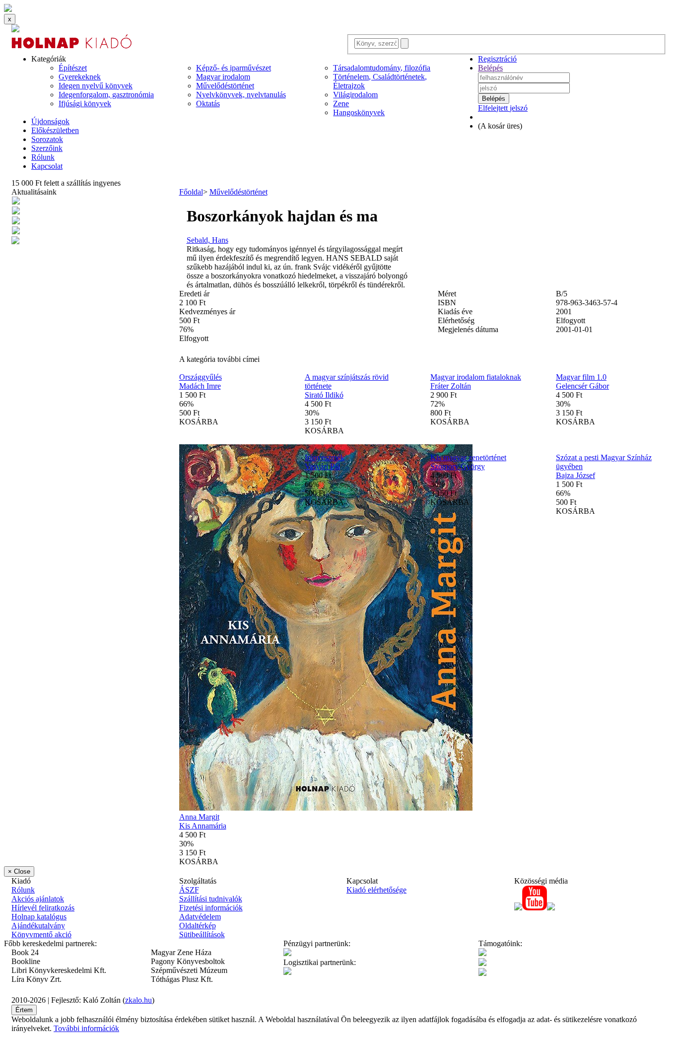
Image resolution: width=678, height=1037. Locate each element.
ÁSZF (189, 890)
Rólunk (43, 157)
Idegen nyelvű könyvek (96, 85)
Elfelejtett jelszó (503, 108)
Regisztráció (497, 59)
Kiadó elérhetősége (376, 890)
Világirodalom (355, 94)
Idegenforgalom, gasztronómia (106, 94)
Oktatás (208, 103)
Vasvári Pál (322, 466)
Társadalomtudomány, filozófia (381, 68)
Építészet (73, 68)
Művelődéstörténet (225, 85)
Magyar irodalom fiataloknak (475, 377)
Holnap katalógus (39, 916)
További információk (86, 1028)
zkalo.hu (138, 1000)
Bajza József (575, 475)
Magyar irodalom (223, 76)
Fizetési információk (211, 907)
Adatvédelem (200, 916)
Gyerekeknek (80, 76)
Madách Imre (200, 386)
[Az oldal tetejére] (8, 9)
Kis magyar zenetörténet (468, 457)
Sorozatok (47, 139)
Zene (341, 103)
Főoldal (191, 192)
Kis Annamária (202, 826)
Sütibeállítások (202, 934)
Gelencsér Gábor (582, 386)
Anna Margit (199, 817)
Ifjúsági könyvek (85, 103)
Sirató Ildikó (324, 395)
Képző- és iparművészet (233, 68)
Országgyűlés (200, 377)
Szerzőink (47, 148)
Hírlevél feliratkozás (42, 907)
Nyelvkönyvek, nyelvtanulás (241, 94)
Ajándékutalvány (38, 925)
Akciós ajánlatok (37, 899)
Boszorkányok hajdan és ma (282, 216)
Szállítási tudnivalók (210, 899)
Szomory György (457, 466)
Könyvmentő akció (41, 934)
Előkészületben (55, 130)
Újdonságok (50, 121)
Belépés (490, 68)
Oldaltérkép (197, 925)
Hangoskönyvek (359, 112)
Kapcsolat (47, 166)
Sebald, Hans (207, 240)
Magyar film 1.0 (581, 377)
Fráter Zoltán (450, 386)
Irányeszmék (324, 457)
